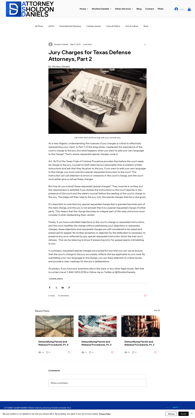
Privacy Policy (105, 413)
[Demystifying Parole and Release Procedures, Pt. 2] (140, 326)
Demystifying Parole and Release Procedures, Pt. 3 (96, 343)
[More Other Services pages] (132, 8)
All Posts (39, 26)
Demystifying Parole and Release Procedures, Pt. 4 (53, 343)
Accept (183, 413)
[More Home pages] (87, 8)
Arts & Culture (131, 26)
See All (157, 310)
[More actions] (145, 44)
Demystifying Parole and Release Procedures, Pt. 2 (139, 343)
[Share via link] (69, 287)
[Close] (191, 414)
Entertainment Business (70, 26)
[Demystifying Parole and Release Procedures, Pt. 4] (54, 326)
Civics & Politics (113, 26)
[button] (189, 9)
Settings (171, 413)
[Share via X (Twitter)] (56, 287)
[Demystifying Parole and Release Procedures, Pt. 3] (97, 326)
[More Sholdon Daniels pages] (110, 8)
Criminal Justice (93, 26)
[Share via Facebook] (49, 287)
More (146, 26)
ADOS (51, 26)
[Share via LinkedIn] (62, 287)
